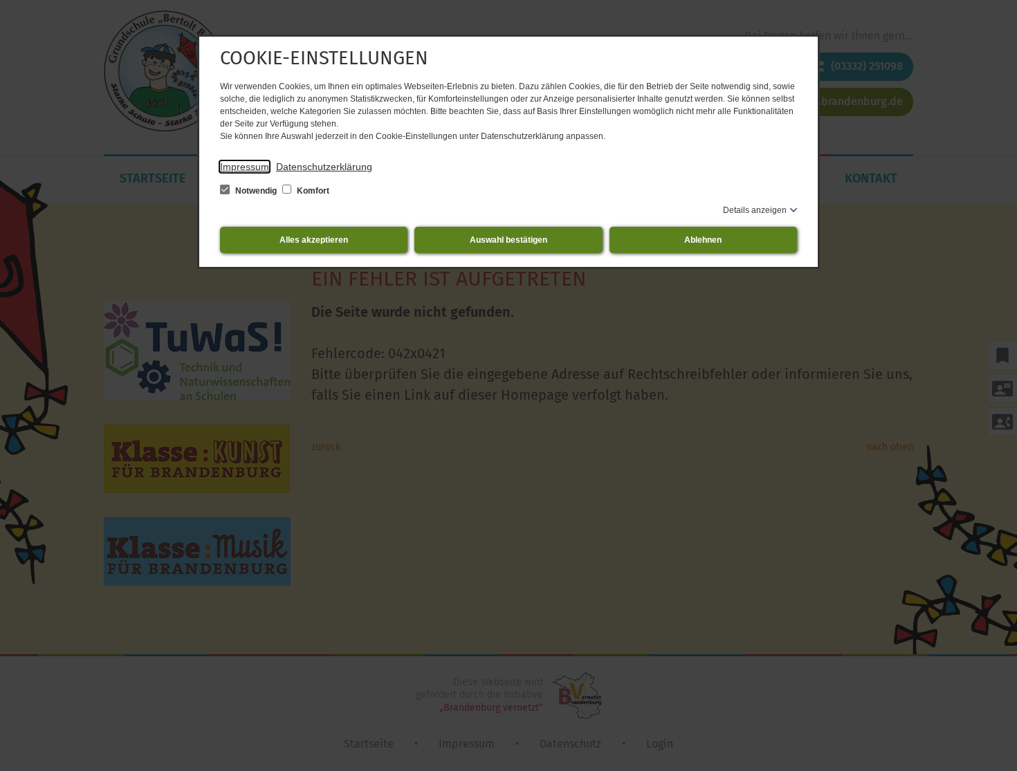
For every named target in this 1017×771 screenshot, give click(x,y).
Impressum (244, 166)
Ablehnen (703, 240)
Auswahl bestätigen (508, 240)
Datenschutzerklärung (324, 166)
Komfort (312, 191)
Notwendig (256, 191)
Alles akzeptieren (314, 240)
